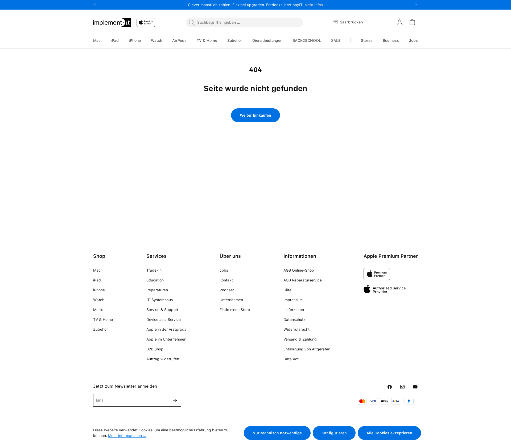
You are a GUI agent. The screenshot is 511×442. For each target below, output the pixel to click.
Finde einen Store (235, 310)
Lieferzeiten (293, 310)
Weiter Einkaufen (255, 115)
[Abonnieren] (172, 400)
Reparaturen (157, 290)
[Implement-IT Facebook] (389, 387)
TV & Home (103, 319)
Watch (98, 300)
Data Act (291, 359)
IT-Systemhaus (159, 300)
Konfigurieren (334, 433)
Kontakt (226, 280)
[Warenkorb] (412, 22)
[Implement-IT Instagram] (402, 387)
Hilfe (287, 290)
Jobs (224, 270)
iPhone (99, 290)
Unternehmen (231, 300)
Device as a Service (163, 319)
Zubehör (100, 329)
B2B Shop (154, 349)
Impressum (293, 300)
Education (155, 280)
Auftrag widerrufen (162, 359)
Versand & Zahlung (300, 339)
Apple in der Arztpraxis (166, 329)
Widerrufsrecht (296, 329)
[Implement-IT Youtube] (415, 387)
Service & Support (162, 310)
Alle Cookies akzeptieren (389, 433)
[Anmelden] (399, 22)
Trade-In (154, 270)
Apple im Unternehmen (166, 339)
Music (98, 310)
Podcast (227, 290)
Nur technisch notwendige (277, 433)
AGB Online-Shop (298, 270)
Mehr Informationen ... (127, 435)
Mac (97, 270)
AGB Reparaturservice (302, 280)
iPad (97, 280)
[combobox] (244, 22)
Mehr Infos (313, 5)
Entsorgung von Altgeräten (306, 349)
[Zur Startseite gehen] (112, 22)
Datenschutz (294, 319)
